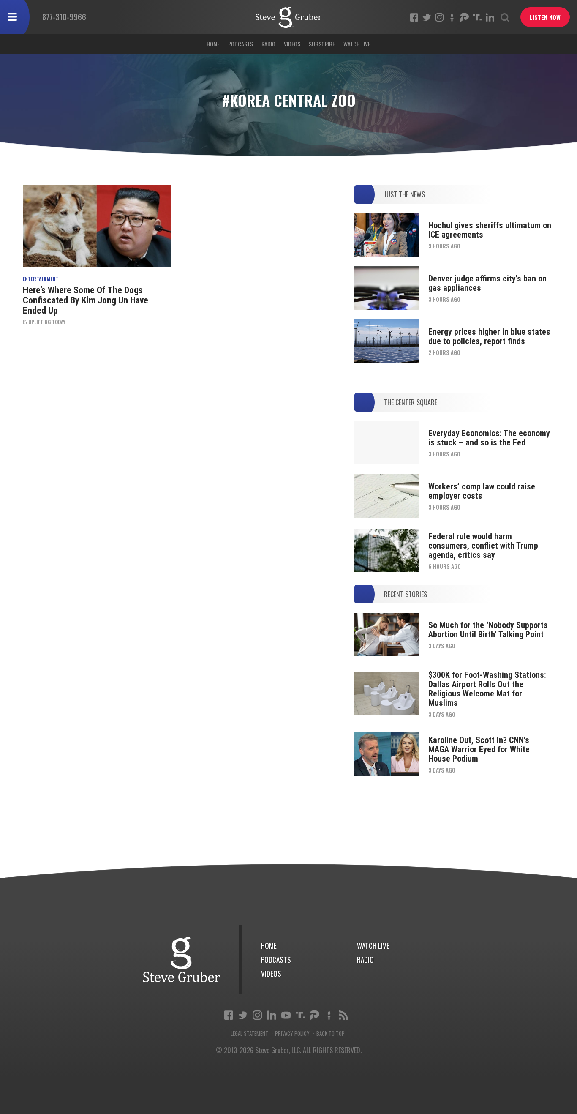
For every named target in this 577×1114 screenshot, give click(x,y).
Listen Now (545, 17)
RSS (343, 1015)
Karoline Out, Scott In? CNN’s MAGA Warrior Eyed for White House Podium (479, 749)
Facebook (414, 17)
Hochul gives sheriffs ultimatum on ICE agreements (489, 230)
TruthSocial (477, 17)
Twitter (426, 17)
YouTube (286, 1015)
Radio (268, 43)
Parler (464, 17)
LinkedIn (490, 17)
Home (213, 43)
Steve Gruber (181, 960)
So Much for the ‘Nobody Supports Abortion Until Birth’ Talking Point (488, 629)
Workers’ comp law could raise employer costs (481, 491)
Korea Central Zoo (288, 17)
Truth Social (300, 1015)
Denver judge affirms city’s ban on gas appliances (487, 283)
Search (504, 17)
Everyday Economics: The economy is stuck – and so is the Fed (489, 438)
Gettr (452, 17)
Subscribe (322, 43)
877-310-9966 (64, 16)
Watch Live (356, 43)
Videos (292, 43)
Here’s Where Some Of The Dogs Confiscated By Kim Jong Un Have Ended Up (85, 300)
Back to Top (330, 1033)
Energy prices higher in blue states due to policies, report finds (489, 336)
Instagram (439, 17)
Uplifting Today (46, 321)
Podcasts (240, 43)
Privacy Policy (292, 1033)
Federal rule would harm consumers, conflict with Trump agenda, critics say (483, 545)
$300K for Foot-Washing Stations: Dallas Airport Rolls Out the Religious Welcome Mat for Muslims (487, 689)
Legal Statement (249, 1033)
